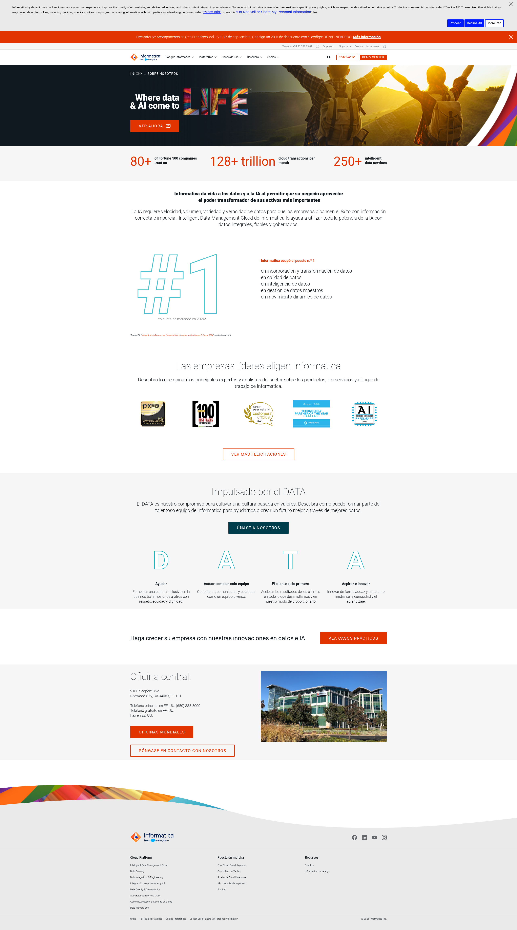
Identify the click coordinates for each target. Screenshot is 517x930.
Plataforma (206, 57)
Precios (359, 46)
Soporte (343, 46)
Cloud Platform (141, 857)
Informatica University (317, 871)
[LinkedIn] (364, 837)
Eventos (309, 865)
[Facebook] (354, 837)
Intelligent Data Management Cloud (149, 865)
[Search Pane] (329, 57)
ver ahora (151, 126)
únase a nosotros (258, 527)
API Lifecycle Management (232, 883)
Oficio (133, 918)
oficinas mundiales (162, 732)
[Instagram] (384, 837)
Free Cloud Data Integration (232, 865)
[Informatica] (145, 57)
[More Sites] (384, 46)
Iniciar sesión (373, 46)
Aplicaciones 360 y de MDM (145, 895)
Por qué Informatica (177, 57)
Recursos (311, 857)
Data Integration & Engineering (146, 877)
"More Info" (212, 12)
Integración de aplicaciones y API (148, 883)
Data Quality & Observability (145, 889)
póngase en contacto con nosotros (182, 750)
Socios (271, 57)
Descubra (253, 57)
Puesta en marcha (231, 857)
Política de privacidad (151, 918)
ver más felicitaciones (258, 454)
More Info (494, 23)
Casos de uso (230, 57)
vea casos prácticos (353, 638)
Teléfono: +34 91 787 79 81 (297, 46)
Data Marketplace (139, 907)
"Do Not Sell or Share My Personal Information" (274, 12)
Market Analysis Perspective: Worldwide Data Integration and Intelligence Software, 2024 (177, 335)
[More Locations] (317, 46)
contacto (347, 57)
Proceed (455, 23)
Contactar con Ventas (229, 871)
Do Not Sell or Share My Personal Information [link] (213, 918)
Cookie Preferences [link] (176, 918)
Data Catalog (137, 871)
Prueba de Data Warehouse (232, 877)
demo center (373, 57)
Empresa (328, 46)
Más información (367, 37)
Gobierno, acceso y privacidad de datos (151, 901)
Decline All (474, 23)
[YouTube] (374, 837)
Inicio (136, 73)
